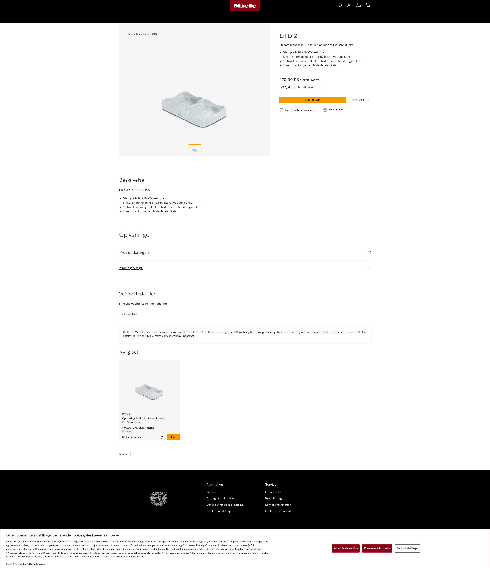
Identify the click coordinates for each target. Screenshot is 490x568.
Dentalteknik (142, 34)
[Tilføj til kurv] (173, 437)
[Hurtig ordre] (358, 6)
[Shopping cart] (367, 6)
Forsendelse (273, 492)
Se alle (123, 454)
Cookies (40, 564)
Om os (211, 492)
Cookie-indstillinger (407, 548)
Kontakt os (359, 100)
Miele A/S (11, 564)
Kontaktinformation (278, 505)
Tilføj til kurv (313, 100)
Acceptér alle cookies (346, 548)
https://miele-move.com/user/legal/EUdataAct (166, 336)
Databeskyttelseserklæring (225, 505)
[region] (245, 548)
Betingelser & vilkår (220, 498)
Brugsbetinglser (276, 498)
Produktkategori (134, 253)
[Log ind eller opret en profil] (348, 6)
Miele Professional (278, 511)
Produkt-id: (126, 190)
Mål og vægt (131, 268)
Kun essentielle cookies (377, 548)
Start (130, 34)
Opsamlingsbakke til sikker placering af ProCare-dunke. (145, 420)
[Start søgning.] (340, 5)
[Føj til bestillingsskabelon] (162, 437)
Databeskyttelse (27, 564)
